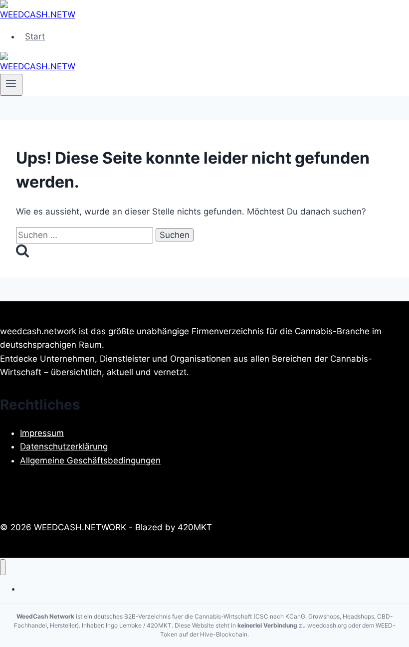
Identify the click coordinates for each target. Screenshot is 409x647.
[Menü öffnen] (11, 85)
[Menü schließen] (2, 567)
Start (35, 36)
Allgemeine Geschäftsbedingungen (90, 460)
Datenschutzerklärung (64, 446)
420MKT (195, 527)
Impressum (42, 433)
